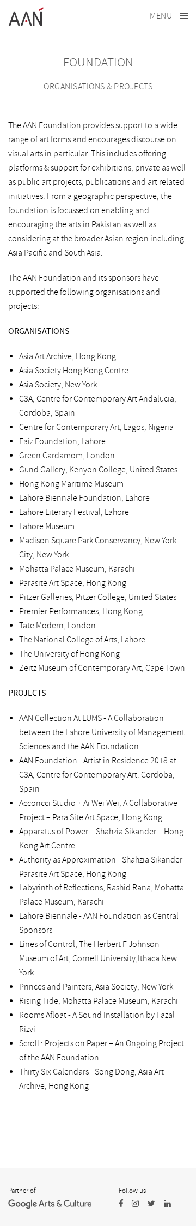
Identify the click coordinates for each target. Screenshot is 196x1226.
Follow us (132, 1190)
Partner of (21, 1190)
